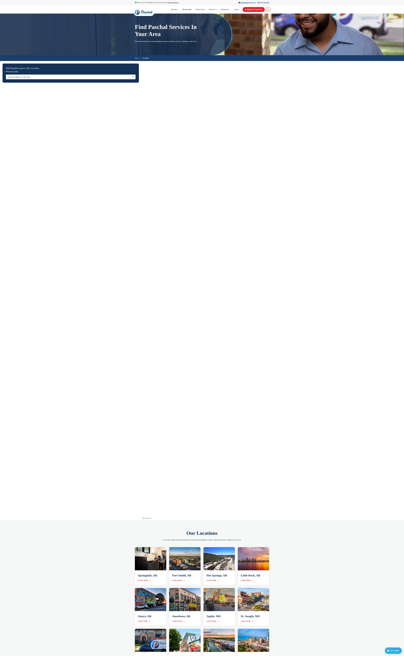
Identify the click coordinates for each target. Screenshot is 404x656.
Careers (236, 9)
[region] (272, 290)
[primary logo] (144, 13)
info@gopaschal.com (248, 3)
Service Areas (200, 9)
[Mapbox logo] (146, 518)
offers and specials (172, 2)
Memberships (186, 9)
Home (136, 58)
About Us (212, 9)
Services (174, 9)
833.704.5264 (264, 3)
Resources (224, 9)
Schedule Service (253, 10)
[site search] (268, 9)
